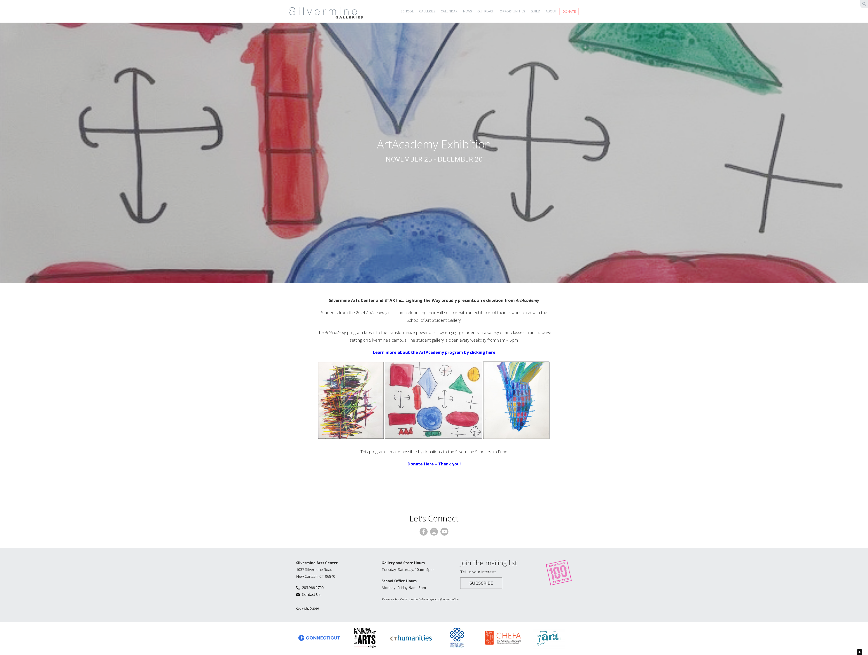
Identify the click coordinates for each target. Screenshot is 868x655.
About (551, 11)
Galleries (427, 11)
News (467, 11)
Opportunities (512, 11)
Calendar (449, 11)
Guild (535, 11)
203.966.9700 (313, 587)
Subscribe (481, 583)
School (407, 11)
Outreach (485, 11)
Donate (569, 11)
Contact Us (311, 594)
